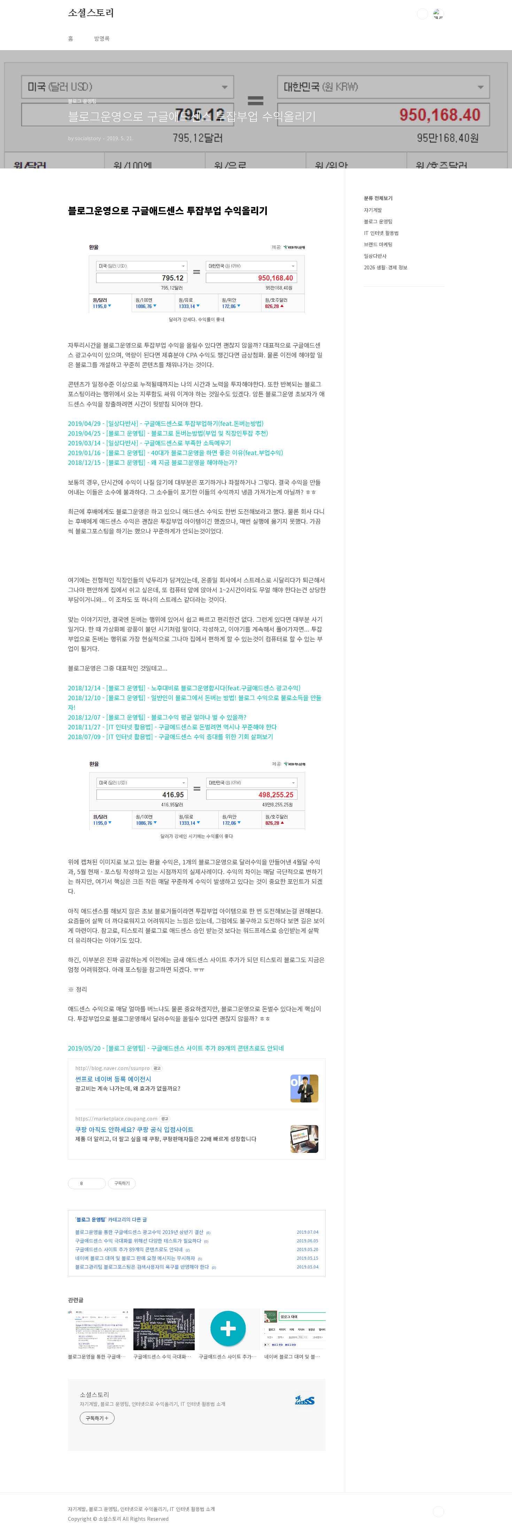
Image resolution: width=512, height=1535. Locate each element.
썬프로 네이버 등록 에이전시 (113, 1079)
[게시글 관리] (98, 1183)
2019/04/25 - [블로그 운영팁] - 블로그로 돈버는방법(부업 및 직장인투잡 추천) (168, 433)
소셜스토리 (91, 13)
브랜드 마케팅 (378, 244)
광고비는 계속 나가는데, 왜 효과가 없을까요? (127, 1088)
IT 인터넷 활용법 (381, 232)
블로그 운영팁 (91, 1219)
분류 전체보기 (378, 198)
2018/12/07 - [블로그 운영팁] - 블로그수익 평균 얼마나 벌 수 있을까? (157, 717)
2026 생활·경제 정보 (386, 267)
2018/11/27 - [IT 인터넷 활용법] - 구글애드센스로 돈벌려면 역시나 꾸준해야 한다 (172, 726)
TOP (438, 1511)
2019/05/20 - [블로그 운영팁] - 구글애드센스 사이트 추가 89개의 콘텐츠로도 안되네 (176, 1048)
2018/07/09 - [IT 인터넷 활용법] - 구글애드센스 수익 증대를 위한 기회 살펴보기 (170, 736)
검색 (422, 14)
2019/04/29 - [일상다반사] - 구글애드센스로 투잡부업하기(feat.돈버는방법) (166, 423)
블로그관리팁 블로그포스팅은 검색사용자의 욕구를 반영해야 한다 (142, 1266)
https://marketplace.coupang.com (116, 1119)
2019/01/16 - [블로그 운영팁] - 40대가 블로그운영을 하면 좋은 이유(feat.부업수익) (175, 452)
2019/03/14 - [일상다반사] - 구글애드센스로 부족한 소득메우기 (149, 442)
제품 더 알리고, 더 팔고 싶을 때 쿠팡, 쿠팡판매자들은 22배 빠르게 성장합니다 (165, 1138)
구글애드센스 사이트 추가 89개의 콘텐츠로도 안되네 (129, 1249)
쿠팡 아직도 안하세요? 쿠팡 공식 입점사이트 (134, 1129)
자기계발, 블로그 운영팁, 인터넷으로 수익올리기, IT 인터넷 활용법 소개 (152, 1403)
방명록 (102, 38)
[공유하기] (89, 1183)
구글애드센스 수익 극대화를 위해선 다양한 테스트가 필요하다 (138, 1240)
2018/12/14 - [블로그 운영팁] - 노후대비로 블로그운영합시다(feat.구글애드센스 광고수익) (184, 687)
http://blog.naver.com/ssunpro (112, 1068)
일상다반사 (375, 255)
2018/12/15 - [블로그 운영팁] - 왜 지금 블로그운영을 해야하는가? (152, 462)
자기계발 (373, 209)
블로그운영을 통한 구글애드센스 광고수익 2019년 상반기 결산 (139, 1231)
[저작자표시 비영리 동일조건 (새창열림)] (145, 1183)
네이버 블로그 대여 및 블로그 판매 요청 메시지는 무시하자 (135, 1258)
